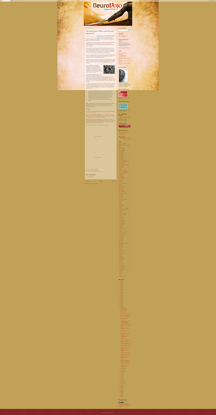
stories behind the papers (123, 209)
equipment (120, 259)
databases (120, 250)
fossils (120, 216)
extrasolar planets (121, 269)
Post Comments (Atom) (93, 183)
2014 (121, 300)
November (122, 368)
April (121, 379)
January (122, 383)
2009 (121, 385)
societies (120, 239)
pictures (120, 176)
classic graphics (121, 266)
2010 (121, 306)
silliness (120, 167)
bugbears (120, 204)
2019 (121, 292)
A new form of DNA (123, 357)
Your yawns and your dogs (124, 354)
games (120, 226)
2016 (121, 297)
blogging (120, 157)
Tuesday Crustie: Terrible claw (125, 313)
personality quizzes (122, 213)
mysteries (120, 260)
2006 (121, 390)
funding (120, 174)
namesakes (120, 267)
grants (120, 180)
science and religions (122, 243)
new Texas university (122, 193)
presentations (121, 186)
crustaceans (121, 150)
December (122, 307)
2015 (121, 298)
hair (119, 273)
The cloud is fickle (123, 312)
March (122, 380)
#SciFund (120, 200)
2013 (121, 301)
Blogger (113, 412)
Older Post (114, 181)
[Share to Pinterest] (104, 169)
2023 (121, 286)
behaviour (120, 166)
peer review (120, 237)
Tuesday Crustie (121, 143)
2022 (121, 287)
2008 (121, 387)
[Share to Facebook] (103, 169)
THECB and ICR (121, 214)
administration (121, 177)
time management (122, 173)
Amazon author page (122, 57)
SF (119, 201)
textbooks (120, 244)
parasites (120, 246)
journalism (120, 206)
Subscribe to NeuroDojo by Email (124, 132)
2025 (121, 283)
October (122, 369)
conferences (121, 148)
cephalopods (121, 229)
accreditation (121, 257)
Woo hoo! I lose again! (124, 341)
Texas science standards (123, 161)
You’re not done (123, 331)
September (122, 371)
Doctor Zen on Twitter (122, 52)
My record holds (123, 310)
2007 (121, 388)
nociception (120, 219)
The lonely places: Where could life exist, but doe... (125, 343)
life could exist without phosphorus (105, 42)
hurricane (120, 236)
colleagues (120, 224)
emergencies (121, 191)
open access (121, 190)
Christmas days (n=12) (124, 318)
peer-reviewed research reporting (124, 145)
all (88, 42)
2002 (121, 396)
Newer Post (87, 181)
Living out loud (122, 338)
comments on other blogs (123, 164)
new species (121, 217)
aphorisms (120, 196)
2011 (121, 304)
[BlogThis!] (101, 169)
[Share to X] (102, 169)
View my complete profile (123, 36)
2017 (121, 295)
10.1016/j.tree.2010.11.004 (91, 112)
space (120, 262)
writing (120, 184)
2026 (121, 281)
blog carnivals (121, 223)
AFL (119, 230)
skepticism (120, 163)
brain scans (120, 263)
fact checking (121, 220)
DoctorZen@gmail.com (126, 47)
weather (120, 256)
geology (120, 270)
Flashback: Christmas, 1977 (125, 316)
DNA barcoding (121, 276)
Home (101, 181)
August (122, 372)
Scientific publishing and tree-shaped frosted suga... (125, 322)
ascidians (120, 233)
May (121, 377)
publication (120, 147)
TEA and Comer (121, 210)
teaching (120, 153)
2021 (121, 289)
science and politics (122, 170)
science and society (122, 199)
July (121, 374)
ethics (120, 181)
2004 (121, 393)
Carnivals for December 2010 (125, 355)
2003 (121, 395)
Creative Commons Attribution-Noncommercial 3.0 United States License (124, 405)
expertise (120, 240)
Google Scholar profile (122, 55)
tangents (120, 187)
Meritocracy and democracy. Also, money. (125, 334)
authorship (120, 247)
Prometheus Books (98, 117)
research (120, 154)
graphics (120, 194)
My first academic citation (124, 315)
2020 (121, 290)
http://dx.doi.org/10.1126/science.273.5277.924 (94, 122)
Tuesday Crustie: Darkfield (124, 339)
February (122, 382)
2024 (121, 284)
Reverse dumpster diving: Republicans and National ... (125, 361)
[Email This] (100, 169)
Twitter (120, 211)
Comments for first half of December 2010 (124, 336)
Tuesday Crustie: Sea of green (125, 352)
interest (92, 42)
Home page (120, 54)
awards (120, 197)
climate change (121, 234)
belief (119, 249)
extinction (120, 272)
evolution (120, 151)
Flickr (97, 125)
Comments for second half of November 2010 (125, 366)
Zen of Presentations (122, 183)
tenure (120, 207)
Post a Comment (90, 176)
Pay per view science (123, 330)
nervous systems (121, 160)
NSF (119, 203)
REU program (121, 253)
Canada (120, 227)
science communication (122, 171)
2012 (121, 303)
